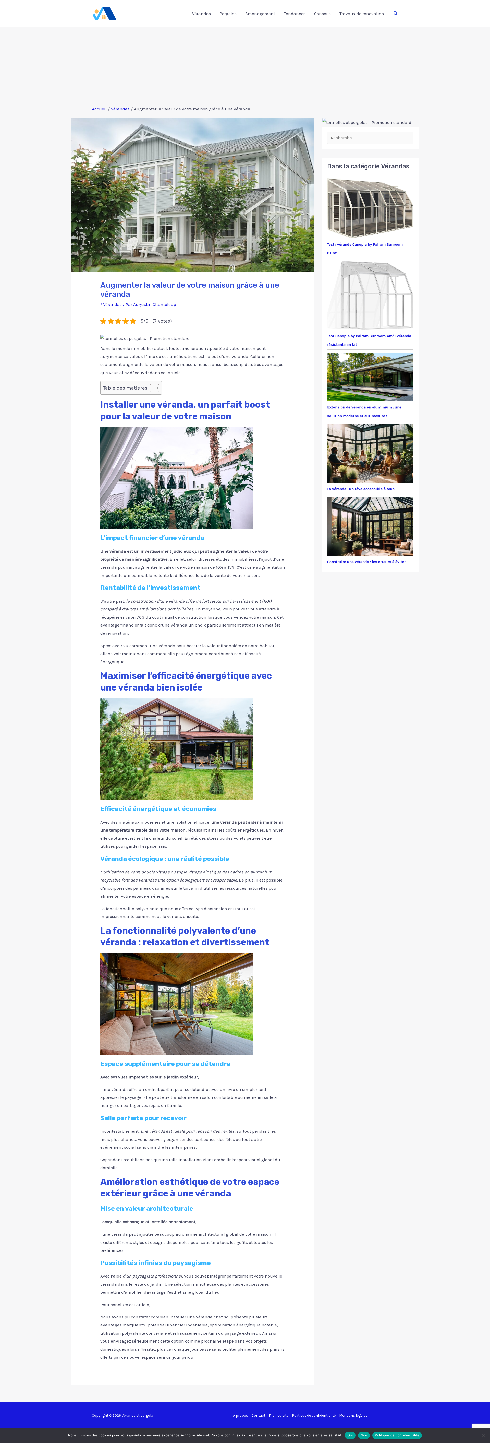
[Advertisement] (245, 65)
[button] (396, 13)
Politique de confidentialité (314, 1415)
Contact (258, 1415)
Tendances (294, 13)
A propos (240, 1415)
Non (364, 1435)
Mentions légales (353, 1415)
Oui (350, 1435)
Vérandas (201, 13)
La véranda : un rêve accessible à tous (361, 489)
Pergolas (228, 13)
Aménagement (260, 13)
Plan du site (278, 1415)
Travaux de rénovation (361, 13)
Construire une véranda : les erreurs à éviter (366, 561)
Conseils (322, 13)
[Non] (483, 1435)
